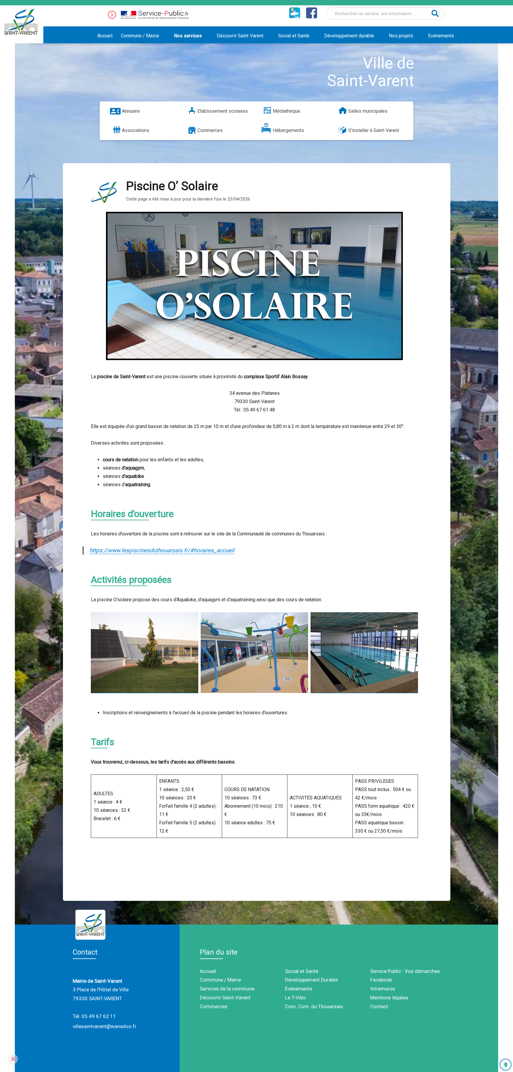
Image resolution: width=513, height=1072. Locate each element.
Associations (135, 130)
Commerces (210, 130)
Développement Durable (311, 980)
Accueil (105, 36)
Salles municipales (367, 111)
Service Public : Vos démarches (405, 971)
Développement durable (349, 36)
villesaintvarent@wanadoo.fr (105, 1026)
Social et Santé (293, 36)
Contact (379, 1006)
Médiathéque (286, 111)
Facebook (381, 980)
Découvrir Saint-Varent (240, 36)
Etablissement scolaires (222, 111)
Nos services (188, 36)
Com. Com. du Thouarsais (314, 1006)
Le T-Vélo (295, 998)
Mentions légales (389, 998)
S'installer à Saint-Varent (373, 130)
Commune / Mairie (140, 36)
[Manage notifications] (13, 1059)
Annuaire (131, 111)
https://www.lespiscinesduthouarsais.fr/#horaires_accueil (161, 550)
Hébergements (288, 130)
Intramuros (382, 989)
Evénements (441, 36)
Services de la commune (227, 989)
